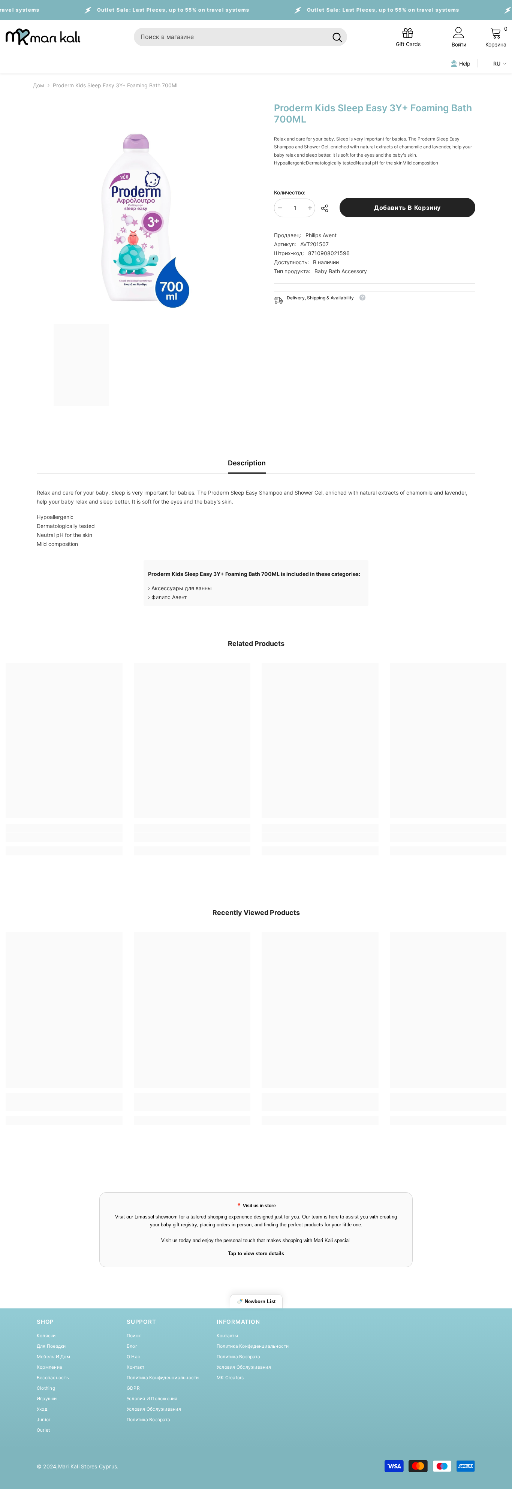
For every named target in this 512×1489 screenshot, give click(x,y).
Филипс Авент (169, 597)
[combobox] (231, 37)
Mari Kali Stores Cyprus (87, 1466)
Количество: (289, 192)
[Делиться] (327, 208)
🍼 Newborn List (256, 1301)
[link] (64, 837)
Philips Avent (321, 235)
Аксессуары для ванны (181, 588)
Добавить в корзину (407, 207)
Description (247, 463)
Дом (38, 85)
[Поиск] (240, 37)
